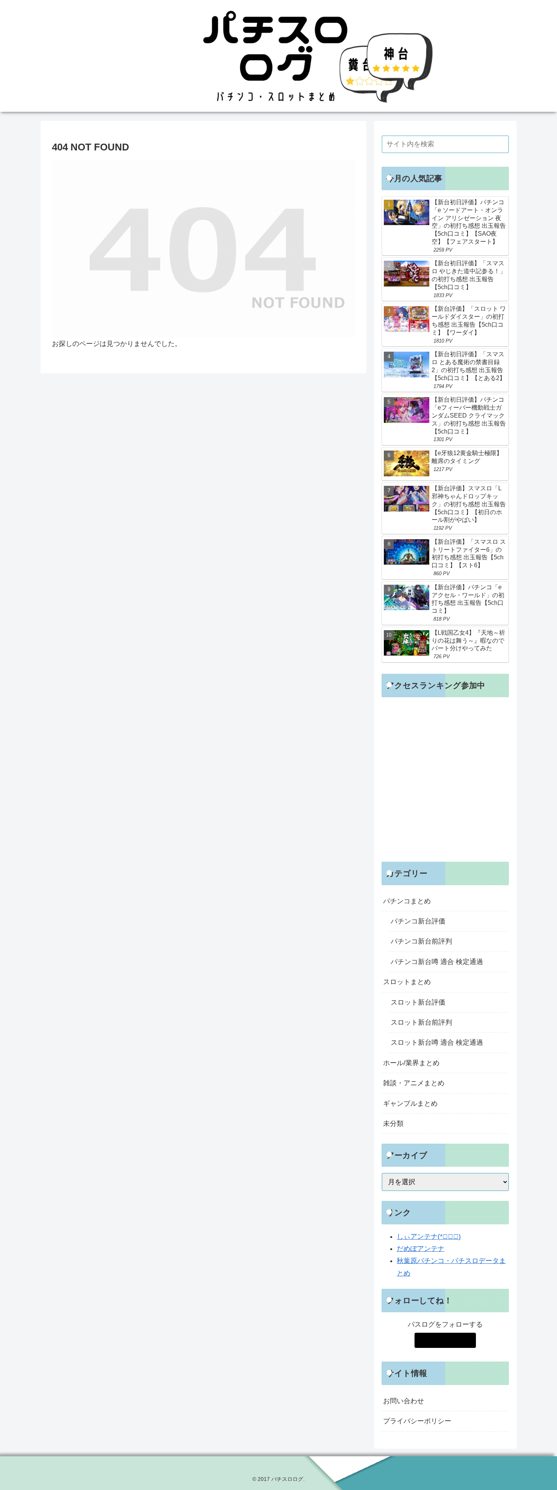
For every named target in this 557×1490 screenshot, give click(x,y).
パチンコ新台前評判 (421, 941)
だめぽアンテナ (420, 1248)
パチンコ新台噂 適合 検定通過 (437, 962)
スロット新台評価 (418, 1002)
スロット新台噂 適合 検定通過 (437, 1042)
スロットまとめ (407, 982)
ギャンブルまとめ (410, 1103)
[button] (502, 144)
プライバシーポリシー (417, 1421)
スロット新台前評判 (421, 1022)
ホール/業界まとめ (411, 1063)
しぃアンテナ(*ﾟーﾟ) (429, 1236)
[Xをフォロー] (445, 1340)
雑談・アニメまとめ (413, 1083)
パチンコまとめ (407, 901)
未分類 (393, 1123)
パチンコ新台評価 (418, 921)
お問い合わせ (403, 1401)
